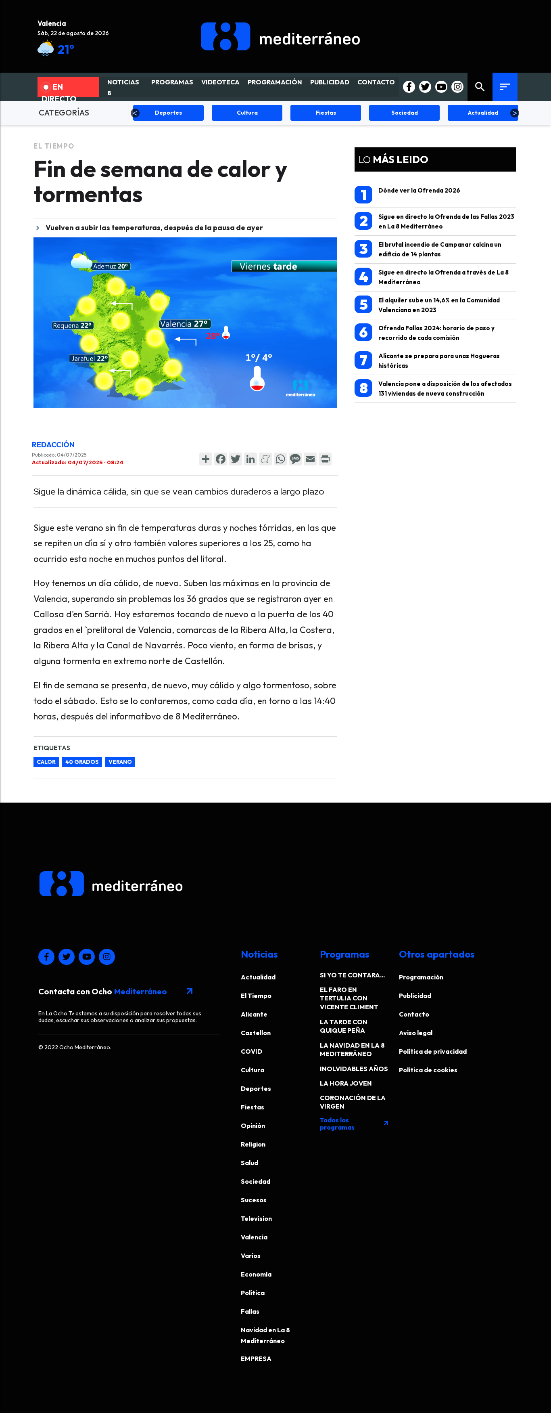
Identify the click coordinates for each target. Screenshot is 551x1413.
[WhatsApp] (280, 459)
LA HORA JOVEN (346, 1083)
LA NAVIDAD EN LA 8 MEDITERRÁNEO (352, 1049)
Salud (249, 1163)
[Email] (310, 459)
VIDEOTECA (220, 82)
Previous (135, 113)
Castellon (256, 1033)
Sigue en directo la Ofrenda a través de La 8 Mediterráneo (434, 277)
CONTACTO (376, 82)
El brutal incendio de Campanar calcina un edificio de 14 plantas (430, 249)
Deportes (256, 1088)
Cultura (252, 1070)
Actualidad (258, 977)
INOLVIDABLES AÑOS (354, 1069)
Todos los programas (354, 1123)
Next (515, 113)
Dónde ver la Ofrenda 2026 (411, 194)
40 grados (82, 761)
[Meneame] (265, 459)
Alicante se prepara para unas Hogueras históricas (429, 360)
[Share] (205, 459)
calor (46, 761)
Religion (253, 1144)
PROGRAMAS (172, 82)
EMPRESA (256, 1358)
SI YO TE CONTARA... (352, 975)
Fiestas (252, 1107)
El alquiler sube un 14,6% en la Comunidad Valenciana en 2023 (429, 305)
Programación (421, 977)
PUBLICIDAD (329, 82)
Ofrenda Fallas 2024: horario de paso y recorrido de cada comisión (427, 332)
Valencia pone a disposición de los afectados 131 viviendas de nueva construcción (435, 388)
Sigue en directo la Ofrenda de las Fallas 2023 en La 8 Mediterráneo (437, 221)
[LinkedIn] (250, 459)
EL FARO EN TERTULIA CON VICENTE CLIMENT (349, 998)
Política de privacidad (433, 1051)
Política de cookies (428, 1070)
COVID (251, 1051)
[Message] (295, 459)
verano (120, 761)
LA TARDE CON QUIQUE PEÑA (343, 1026)
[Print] (325, 459)
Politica (253, 1293)
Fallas (250, 1311)
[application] (185, 322)
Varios (251, 1256)
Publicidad (415, 996)
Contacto (414, 1014)
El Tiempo (54, 146)
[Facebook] (220, 459)
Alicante (254, 1014)
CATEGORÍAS (64, 112)
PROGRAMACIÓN (275, 82)
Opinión (253, 1126)
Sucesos (254, 1200)
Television (256, 1218)
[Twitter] (235, 459)
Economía (256, 1274)
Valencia (254, 1237)
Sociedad (255, 1181)
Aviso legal (415, 1033)
